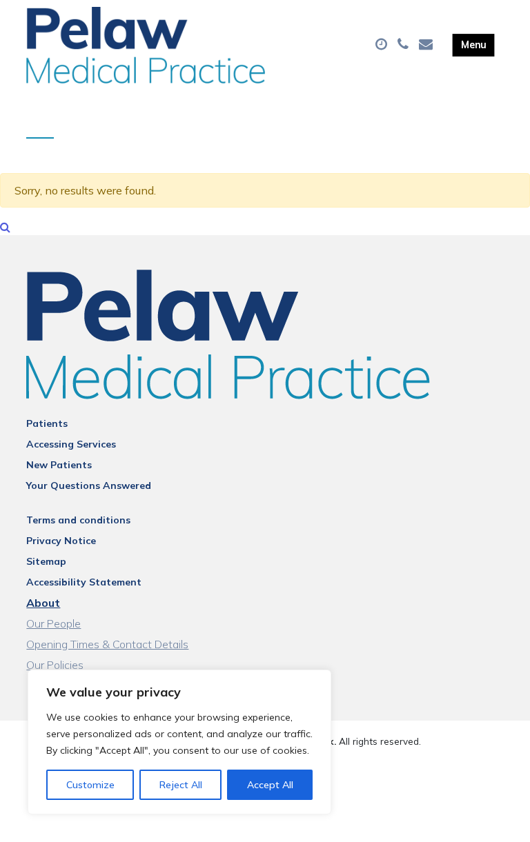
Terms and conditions (78, 520)
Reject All (180, 785)
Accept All (270, 785)
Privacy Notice (61, 540)
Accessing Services (71, 444)
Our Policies (55, 665)
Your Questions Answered (88, 485)
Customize (90, 785)
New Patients (59, 465)
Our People (53, 623)
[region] (179, 742)
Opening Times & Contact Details (107, 644)
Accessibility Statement (83, 582)
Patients (47, 423)
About (43, 603)
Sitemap (46, 561)
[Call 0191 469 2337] (405, 45)
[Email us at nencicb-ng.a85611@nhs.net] (427, 45)
